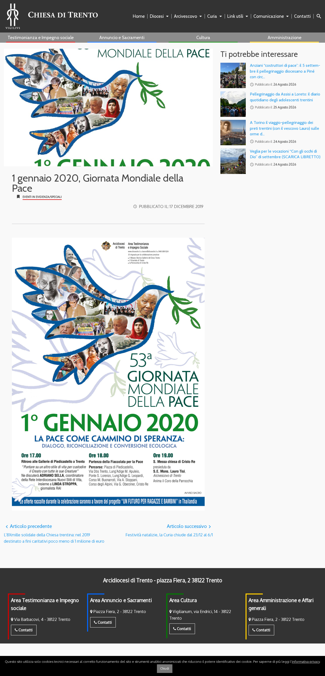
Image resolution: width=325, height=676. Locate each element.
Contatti (302, 16)
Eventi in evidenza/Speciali (42, 197)
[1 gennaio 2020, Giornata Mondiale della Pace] (108, 107)
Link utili (235, 16)
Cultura (203, 37)
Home (139, 16)
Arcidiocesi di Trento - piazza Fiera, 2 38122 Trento (162, 580)
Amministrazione (284, 37)
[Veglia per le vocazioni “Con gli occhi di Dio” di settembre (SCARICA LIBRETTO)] (233, 161)
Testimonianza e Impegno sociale (41, 37)
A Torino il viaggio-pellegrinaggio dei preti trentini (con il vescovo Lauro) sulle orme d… (284, 128)
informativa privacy (306, 661)
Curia (212, 16)
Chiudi (164, 668)
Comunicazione (268, 16)
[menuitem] (140, 16)
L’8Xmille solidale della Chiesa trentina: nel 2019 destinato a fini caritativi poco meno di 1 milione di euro (54, 533)
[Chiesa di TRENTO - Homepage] (51, 16)
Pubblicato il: (171, 206)
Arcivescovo (185, 16)
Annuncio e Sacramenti (121, 37)
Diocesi (157, 16)
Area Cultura (183, 600)
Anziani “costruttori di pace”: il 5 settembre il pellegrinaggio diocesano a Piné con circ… (285, 71)
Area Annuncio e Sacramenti (121, 600)
